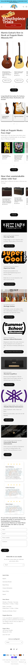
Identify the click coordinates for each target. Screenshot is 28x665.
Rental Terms (6, 584)
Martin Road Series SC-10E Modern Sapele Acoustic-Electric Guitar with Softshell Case (6, 73)
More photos (9, 419)
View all (14, 89)
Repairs (4, 578)
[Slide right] (16, 86)
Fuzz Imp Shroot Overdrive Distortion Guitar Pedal (6, 156)
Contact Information (7, 588)
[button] (1, 6)
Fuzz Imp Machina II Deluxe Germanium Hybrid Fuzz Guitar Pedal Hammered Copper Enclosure (18, 157)
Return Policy (6, 591)
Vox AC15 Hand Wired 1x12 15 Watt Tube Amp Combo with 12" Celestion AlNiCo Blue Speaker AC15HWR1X (6, 200)
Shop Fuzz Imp (9, 245)
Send (5, 550)
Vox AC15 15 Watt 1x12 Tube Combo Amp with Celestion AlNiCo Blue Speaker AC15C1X (18, 199)
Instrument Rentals (5, 117)
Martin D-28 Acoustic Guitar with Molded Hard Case (18, 72)
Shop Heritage (9, 317)
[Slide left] (11, 86)
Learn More (13, 25)
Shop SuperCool (9, 284)
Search (4, 594)
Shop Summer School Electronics (14, 351)
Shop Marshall (9, 384)
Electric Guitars (19, 116)
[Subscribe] (22, 564)
